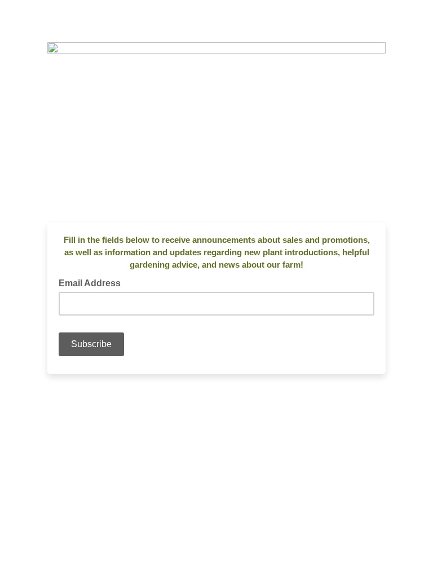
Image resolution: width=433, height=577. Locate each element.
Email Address (93, 282)
